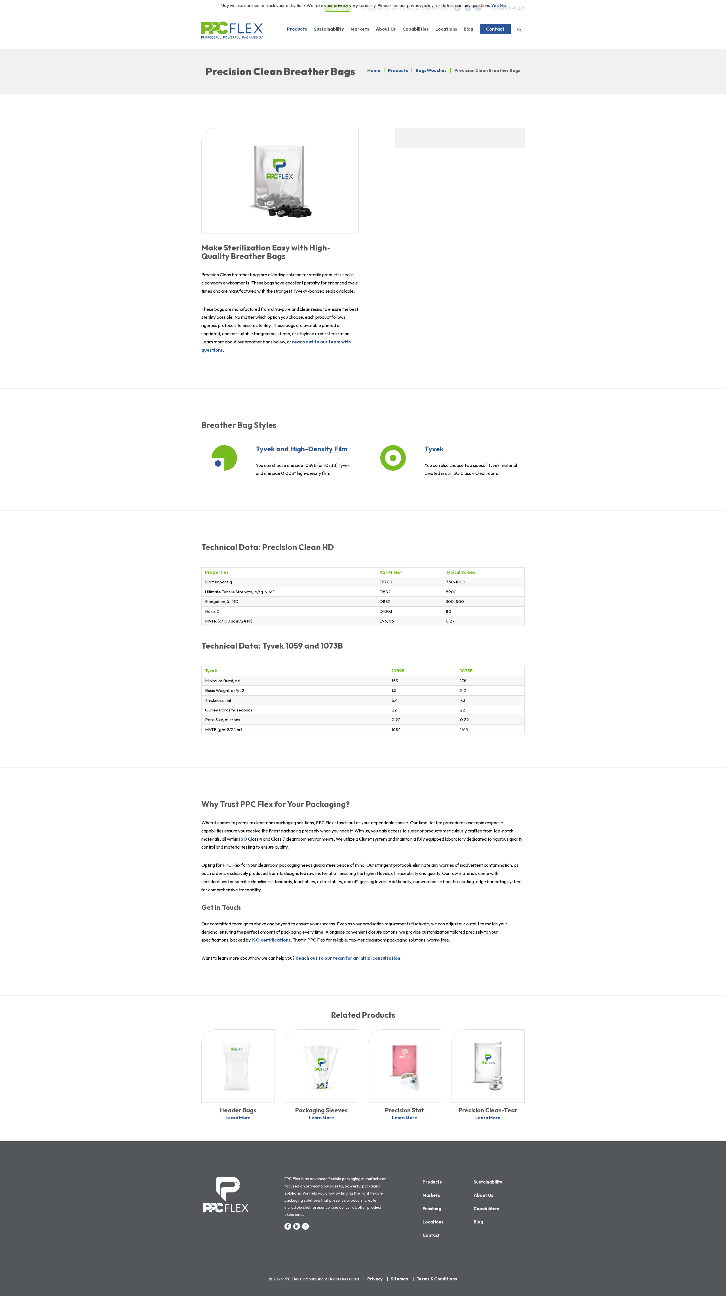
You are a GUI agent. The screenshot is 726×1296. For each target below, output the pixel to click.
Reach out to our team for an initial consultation (348, 958)
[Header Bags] (238, 1065)
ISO (243, 839)
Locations (446, 29)
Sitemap (399, 1279)
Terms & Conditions (437, 1279)
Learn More (238, 1117)
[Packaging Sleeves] (321, 1065)
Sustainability (329, 29)
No (503, 5)
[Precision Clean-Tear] (487, 1065)
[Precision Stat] (404, 1065)
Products (297, 29)
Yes (495, 5)
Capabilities (415, 29)
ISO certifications (271, 940)
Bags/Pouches (431, 70)
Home (373, 70)
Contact (495, 29)
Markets (360, 29)
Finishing (432, 1208)
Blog (468, 29)
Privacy (375, 1279)
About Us (386, 29)
